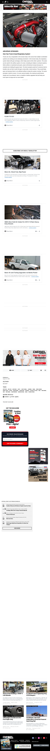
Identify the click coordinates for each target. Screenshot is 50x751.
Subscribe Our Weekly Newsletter (25, 150)
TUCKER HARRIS (6, 702)
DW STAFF (5, 383)
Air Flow (9, 389)
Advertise (21, 740)
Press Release (35, 741)
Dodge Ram (21, 390)
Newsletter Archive (25, 741)
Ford (10, 706)
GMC (4, 391)
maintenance (14, 391)
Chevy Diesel (24, 389)
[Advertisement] (11, 665)
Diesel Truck (5, 390)
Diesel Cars (29, 706)
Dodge (10, 390)
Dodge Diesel (15, 390)
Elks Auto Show (9, 518)
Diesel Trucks (35, 682)
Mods (26, 391)
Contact (28, 740)
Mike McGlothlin (29, 702)
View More (17, 528)
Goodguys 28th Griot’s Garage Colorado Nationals (16, 510)
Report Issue (36, 745)
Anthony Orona (6, 726)
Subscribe (12, 427)
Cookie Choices (45, 745)
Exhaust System (33, 390)
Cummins (30, 389)
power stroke (31, 391)
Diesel (34, 389)
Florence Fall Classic (10, 514)
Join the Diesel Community (15, 443)
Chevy (19, 389)
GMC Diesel (8, 391)
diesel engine (39, 389)
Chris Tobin (28, 728)
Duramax (27, 390)
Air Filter (5, 389)
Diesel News (5, 706)
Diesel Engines (29, 682)
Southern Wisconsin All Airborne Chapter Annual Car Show (18, 505)
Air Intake (14, 389)
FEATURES (5, 682)
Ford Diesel (43, 390)
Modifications (21, 391)
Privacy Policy (14, 740)
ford (39, 390)
